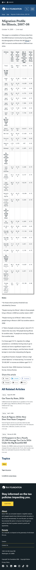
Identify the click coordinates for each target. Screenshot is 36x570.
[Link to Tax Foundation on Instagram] (19, 566)
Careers (4, 541)
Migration (8, 470)
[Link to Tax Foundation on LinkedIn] (11, 566)
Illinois (27, 40)
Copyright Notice (25, 559)
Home (3, 14)
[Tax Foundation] (12, 9)
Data (8, 14)
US (4, 2)
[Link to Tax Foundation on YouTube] (15, 566)
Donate (5, 530)
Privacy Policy (6, 562)
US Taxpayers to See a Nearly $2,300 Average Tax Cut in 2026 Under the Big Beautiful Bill (16, 440)
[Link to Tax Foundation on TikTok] (23, 566)
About (4, 511)
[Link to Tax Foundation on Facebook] (3, 566)
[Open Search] (27, 9)
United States (12, 476)
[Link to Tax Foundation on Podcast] (27, 566)
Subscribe (7, 503)
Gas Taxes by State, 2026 (13, 399)
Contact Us (5, 545)
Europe (11, 2)
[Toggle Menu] (32, 9)
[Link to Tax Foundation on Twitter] (7, 566)
